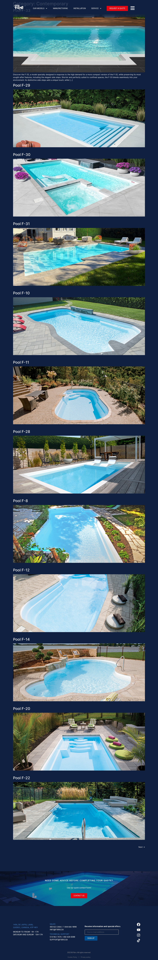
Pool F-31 (21, 223)
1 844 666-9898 (70, 927)
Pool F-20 (21, 708)
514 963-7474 (56, 937)
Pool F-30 (21, 154)
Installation (79, 8)
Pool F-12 (21, 570)
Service (95, 8)
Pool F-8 (20, 501)
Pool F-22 (21, 778)
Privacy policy (85, 957)
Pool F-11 (21, 362)
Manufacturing (60, 8)
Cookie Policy (72, 957)
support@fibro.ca (59, 940)
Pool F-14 (21, 639)
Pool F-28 (21, 431)
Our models (38, 8)
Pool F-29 (21, 85)
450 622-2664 (56, 927)
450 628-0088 (69, 937)
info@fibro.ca (57, 930)
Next (141, 847)
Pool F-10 (21, 293)
